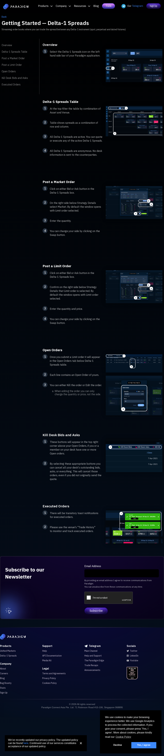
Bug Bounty (6, 683)
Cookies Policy (49, 683)
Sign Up (153, 5)
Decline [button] (117, 745)
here (25, 743)
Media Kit (47, 660)
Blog (96, 6)
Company (61, 6)
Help (44, 650)
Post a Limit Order (12, 64)
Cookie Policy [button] (123, 736)
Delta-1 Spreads (8, 655)
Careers (4, 673)
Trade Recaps (91, 665)
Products (43, 6)
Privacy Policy (49, 678)
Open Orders (9, 71)
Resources (80, 6)
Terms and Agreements (54, 673)
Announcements (92, 670)
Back (4, 17)
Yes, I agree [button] (143, 745)
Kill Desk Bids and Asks (15, 78)
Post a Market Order (13, 58)
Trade (108, 5)
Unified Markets (8, 650)
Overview (7, 45)
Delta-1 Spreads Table (14, 51)
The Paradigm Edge (94, 660)
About (3, 668)
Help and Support (93, 655)
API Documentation (52, 655)
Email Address (92, 566)
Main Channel (91, 650)
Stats (3, 687)
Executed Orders (11, 84)
